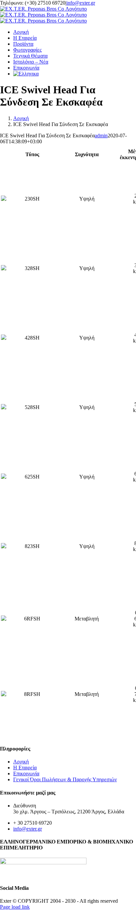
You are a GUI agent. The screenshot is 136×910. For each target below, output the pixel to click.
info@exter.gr (80, 3)
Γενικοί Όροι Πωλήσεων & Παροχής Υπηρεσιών (65, 779)
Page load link (15, 907)
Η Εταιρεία (25, 767)
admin (101, 135)
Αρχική (21, 761)
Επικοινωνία (26, 773)
